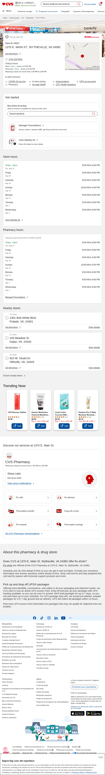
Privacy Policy (79, 772)
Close (100, 757)
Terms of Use (92, 772)
